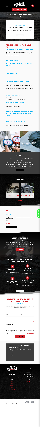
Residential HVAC (12, 389)
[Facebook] (29, 381)
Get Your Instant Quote (19, 9)
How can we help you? (9, 324)
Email (21, 314)
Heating (11, 387)
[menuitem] (7, 403)
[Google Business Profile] (27, 381)
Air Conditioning (11, 385)
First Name (8, 311)
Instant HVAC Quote (38, 213)
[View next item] (21, 200)
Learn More (20, 35)
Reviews (11, 393)
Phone (7, 314)
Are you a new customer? (10, 321)
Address (7, 317)
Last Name (22, 311)
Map (28, 370)
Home (12, 381)
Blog (11, 391)
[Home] (19, 4)
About (12, 383)
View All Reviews (11, 226)
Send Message (20, 336)
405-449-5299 (11, 375)
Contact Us (20, 170)
